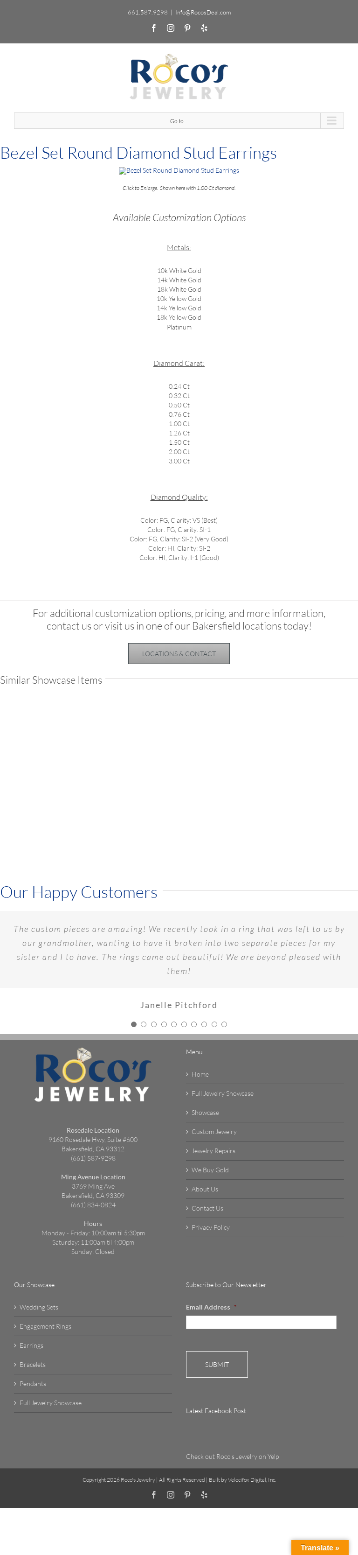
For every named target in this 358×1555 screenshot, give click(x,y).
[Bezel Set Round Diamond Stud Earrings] (179, 170)
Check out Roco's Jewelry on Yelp (232, 1456)
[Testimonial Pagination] (134, 1024)
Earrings (31, 1345)
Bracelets (33, 1364)
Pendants (33, 1383)
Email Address (211, 1307)
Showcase (205, 1112)
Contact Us (207, 1208)
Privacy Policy (211, 1227)
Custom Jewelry (214, 1131)
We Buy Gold (210, 1170)
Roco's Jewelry (138, 1479)
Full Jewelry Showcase (223, 1093)
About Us (205, 1189)
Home (200, 1074)
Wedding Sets (39, 1307)
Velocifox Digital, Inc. (252, 1479)
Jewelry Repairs (213, 1151)
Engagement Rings (45, 1326)
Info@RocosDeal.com (203, 12)
